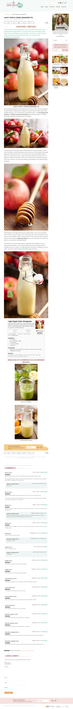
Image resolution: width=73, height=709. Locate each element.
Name (5, 677)
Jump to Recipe (22, 26)
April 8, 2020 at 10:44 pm (38, 472)
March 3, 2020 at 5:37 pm (38, 504)
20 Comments (20, 19)
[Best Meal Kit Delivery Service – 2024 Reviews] (56, 73)
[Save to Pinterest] (29, 23)
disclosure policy (29, 465)
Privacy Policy (33, 705)
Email (5, 682)
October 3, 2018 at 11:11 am (38, 631)
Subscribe (39, 447)
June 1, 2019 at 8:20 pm (39, 546)
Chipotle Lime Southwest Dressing (19, 114)
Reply (45, 472)
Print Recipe (32, 26)
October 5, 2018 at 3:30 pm (38, 578)
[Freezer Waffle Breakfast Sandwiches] (56, 85)
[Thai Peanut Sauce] (64, 85)
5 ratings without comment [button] (26, 650)
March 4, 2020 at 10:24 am (37, 513)
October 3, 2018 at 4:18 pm (38, 613)
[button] (37, 332)
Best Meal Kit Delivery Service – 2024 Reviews (56, 76)
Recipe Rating (7, 662)
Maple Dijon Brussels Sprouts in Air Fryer (64, 65)
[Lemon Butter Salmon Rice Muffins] (56, 62)
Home (5, 14)
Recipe (9, 14)
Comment (6, 666)
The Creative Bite (14, 4)
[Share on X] (19, 23)
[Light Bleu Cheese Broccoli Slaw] (64, 73)
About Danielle (60, 36)
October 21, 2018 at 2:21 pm (38, 560)
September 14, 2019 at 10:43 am (37, 533)
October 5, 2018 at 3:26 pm (38, 604)
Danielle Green (11, 484)
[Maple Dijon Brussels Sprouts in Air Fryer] (64, 62)
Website (5, 687)
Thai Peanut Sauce (64, 86)
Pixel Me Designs (26, 705)
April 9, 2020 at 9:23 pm (37, 483)
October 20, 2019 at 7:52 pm (37, 538)
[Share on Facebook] (8, 23)
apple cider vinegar (22, 238)
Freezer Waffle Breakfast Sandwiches (56, 87)
